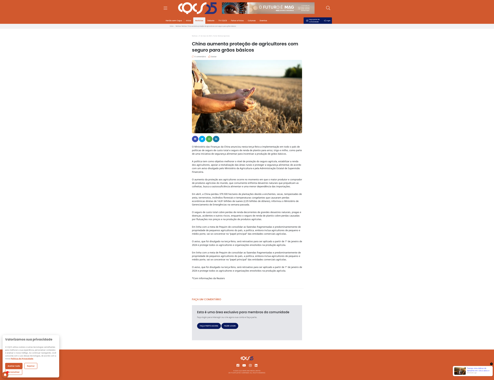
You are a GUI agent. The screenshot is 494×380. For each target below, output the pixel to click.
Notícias (199, 20)
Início (188, 20)
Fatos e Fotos (237, 20)
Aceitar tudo (14, 366)
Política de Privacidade (22, 358)
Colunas (252, 20)
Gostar (213, 56)
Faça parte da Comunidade (314, 20)
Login (328, 21)
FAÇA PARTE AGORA (209, 326)
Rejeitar (31, 366)
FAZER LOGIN (230, 326)
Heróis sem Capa (174, 20)
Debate (210, 20)
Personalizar (14, 372)
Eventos (263, 20)
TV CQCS (222, 20)
